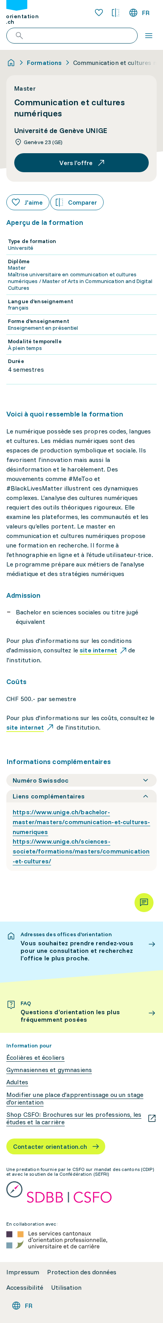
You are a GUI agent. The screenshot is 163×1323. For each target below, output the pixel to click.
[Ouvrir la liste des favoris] (99, 13)
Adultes (17, 1082)
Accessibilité (24, 1287)
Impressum (22, 1272)
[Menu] (149, 36)
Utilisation (66, 1287)
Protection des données (81, 1272)
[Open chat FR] (144, 902)
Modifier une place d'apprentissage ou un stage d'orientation (74, 1098)
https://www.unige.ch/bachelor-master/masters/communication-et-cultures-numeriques (81, 822)
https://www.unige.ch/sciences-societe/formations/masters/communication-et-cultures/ (81, 851)
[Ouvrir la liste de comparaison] (115, 13)
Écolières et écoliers (35, 1057)
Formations (44, 62)
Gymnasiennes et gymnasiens (49, 1070)
